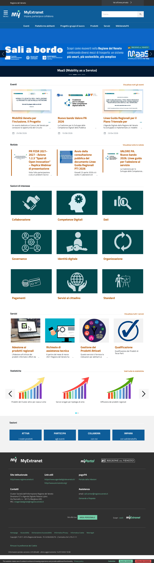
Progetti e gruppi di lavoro (72, 26)
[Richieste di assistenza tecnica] (60, 330)
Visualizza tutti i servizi (134, 313)
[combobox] (123, 14)
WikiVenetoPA (122, 26)
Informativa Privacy (61, 532)
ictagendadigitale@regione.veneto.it (29, 501)
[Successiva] (151, 53)
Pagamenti (18, 298)
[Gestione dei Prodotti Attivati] (94, 330)
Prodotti (94, 26)
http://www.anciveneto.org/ (56, 483)
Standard (109, 298)
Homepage (14, 532)
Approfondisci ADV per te (77, 70)
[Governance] (31, 242)
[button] (5, 14)
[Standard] (122, 281)
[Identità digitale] (77, 242)
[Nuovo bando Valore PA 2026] (77, 101)
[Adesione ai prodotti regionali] (25, 330)
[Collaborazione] (31, 203)
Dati (106, 219)
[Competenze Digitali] (77, 203)
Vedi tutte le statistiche (134, 371)
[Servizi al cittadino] (77, 281)
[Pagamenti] (31, 281)
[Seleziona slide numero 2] (79, 74)
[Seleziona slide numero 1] (75, 74)
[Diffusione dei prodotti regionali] (121, 388)
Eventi (26, 26)
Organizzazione (112, 259)
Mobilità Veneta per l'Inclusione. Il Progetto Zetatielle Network (26, 121)
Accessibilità (24, 532)
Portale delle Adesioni (87, 479)
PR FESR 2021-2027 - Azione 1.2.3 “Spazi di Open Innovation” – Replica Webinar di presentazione (40, 159)
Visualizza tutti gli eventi (133, 84)
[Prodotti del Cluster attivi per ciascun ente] (32, 388)
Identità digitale (67, 259)
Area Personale (87, 517)
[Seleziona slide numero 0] (70, 74)
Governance (19, 259)
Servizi (107, 26)
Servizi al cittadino (69, 298)
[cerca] (140, 14)
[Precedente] (3, 53)
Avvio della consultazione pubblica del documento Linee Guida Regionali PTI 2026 (85, 159)
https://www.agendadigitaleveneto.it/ (60, 479)
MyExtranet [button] (31, 460)
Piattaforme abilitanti (45, 26)
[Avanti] (144, 394)
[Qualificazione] (128, 330)
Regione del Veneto (18, 2)
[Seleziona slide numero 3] (83, 74)
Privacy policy (78, 561)
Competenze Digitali (70, 219)
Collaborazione (21, 219)
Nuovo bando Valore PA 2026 (72, 120)
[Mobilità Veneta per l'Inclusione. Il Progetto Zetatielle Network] (31, 101)
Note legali (90, 532)
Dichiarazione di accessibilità (42, 532)
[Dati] (122, 203)
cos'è (121, 517)
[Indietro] (10, 394)
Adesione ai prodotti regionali (23, 349)
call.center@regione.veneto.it (96, 493)
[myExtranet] (133, 517)
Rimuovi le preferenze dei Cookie (23, 545)
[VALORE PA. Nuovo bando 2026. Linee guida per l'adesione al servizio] (113, 157)
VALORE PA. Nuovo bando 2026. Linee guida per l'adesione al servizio (131, 158)
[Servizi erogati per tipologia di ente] (77, 388)
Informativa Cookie (77, 532)
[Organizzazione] (122, 242)
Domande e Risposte (87, 498)
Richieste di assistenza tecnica (57, 349)
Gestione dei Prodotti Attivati (91, 349)
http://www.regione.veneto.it (22, 479)
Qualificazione (123, 347)
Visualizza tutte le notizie (133, 144)
